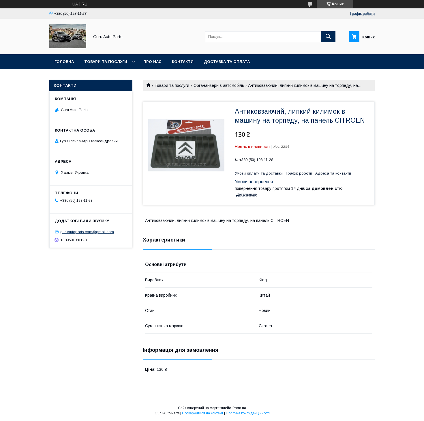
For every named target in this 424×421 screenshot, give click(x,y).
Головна (64, 61)
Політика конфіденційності (248, 413)
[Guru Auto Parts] (67, 46)
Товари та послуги (105, 61)
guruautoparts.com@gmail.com (87, 232)
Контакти (183, 61)
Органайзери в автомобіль (219, 85)
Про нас (152, 61)
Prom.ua (239, 408)
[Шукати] (328, 36)
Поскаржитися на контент (202, 413)
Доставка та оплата (227, 61)
